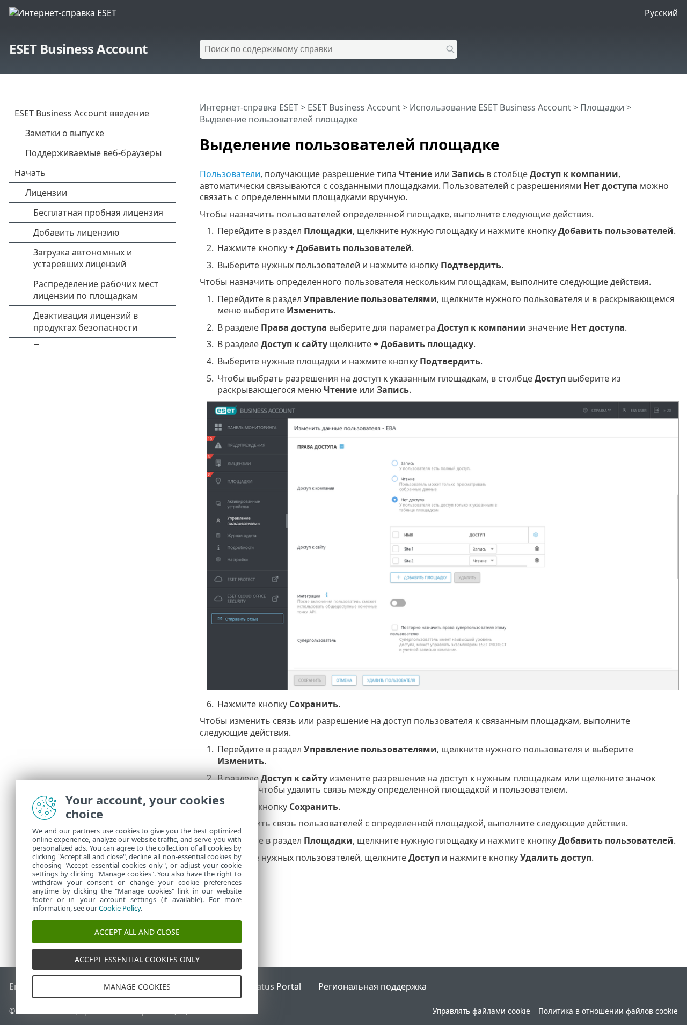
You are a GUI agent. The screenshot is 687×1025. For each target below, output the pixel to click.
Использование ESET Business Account (490, 107)
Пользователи (230, 174)
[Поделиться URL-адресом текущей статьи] (656, 140)
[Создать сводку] (672, 140)
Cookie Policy (120, 908)
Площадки (602, 107)
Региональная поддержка (372, 986)
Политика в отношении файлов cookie (608, 1011)
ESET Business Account (78, 48)
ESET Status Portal (264, 986)
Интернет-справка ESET (249, 107)
